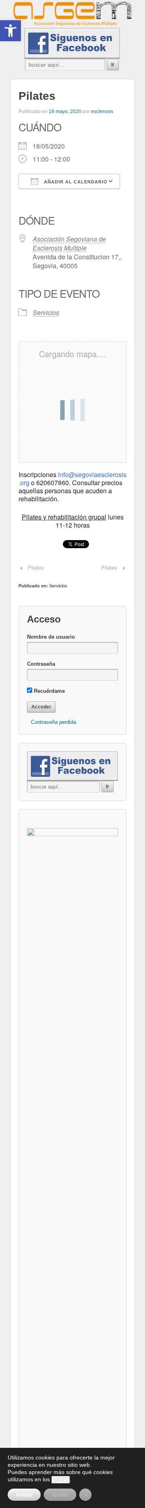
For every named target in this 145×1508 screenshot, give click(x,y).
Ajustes (60, 1494)
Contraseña (41, 664)
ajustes (61, 1479)
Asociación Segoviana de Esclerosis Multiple (69, 243)
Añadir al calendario (75, 181)
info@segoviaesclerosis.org (72, 478)
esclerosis (102, 111)
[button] (10, 30)
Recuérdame (48, 691)
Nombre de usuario (51, 637)
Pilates (36, 568)
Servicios (46, 312)
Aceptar (24, 1494)
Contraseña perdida (53, 722)
